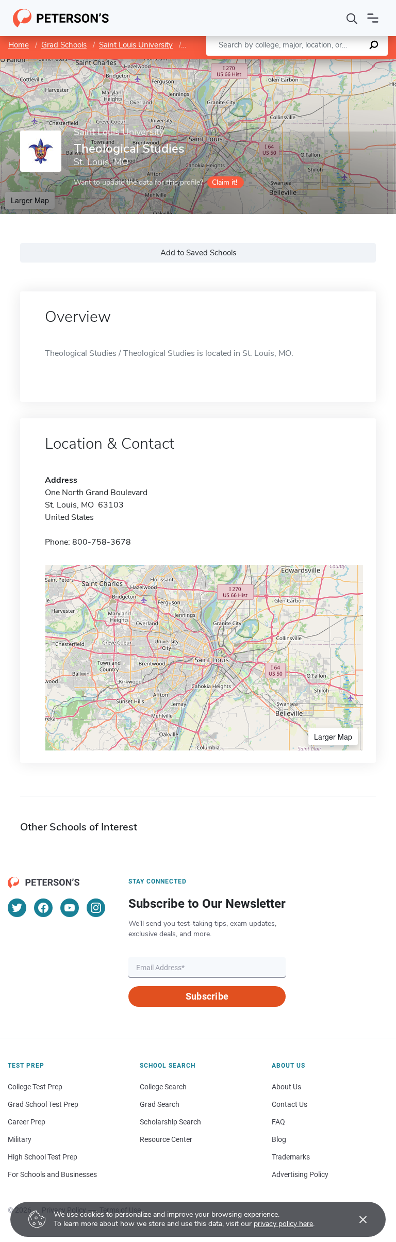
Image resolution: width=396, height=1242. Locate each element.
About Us (286, 1087)
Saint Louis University (136, 45)
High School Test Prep (42, 1157)
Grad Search (159, 1104)
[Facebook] (43, 907)
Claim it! (224, 182)
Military (19, 1139)
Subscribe (207, 996)
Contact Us (289, 1104)
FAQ (278, 1122)
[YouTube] (69, 907)
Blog (279, 1139)
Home (18, 45)
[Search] (352, 18)
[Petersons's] (61, 18)
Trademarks (291, 1157)
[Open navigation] (372, 18)
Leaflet (275, 64)
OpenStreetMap (326, 64)
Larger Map (30, 200)
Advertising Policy (300, 1174)
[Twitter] (17, 907)
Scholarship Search (170, 1122)
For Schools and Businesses (52, 1174)
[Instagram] (96, 907)
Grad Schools (64, 45)
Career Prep (26, 1122)
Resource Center (166, 1139)
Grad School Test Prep (43, 1104)
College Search (163, 1087)
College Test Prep (35, 1087)
